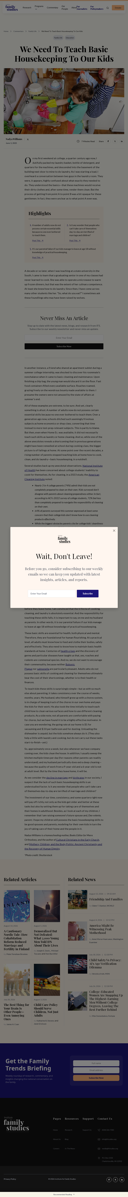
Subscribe (88, 593)
